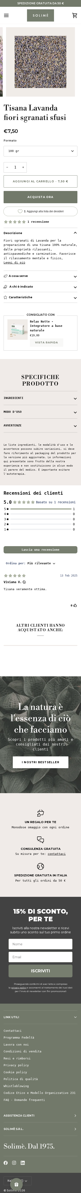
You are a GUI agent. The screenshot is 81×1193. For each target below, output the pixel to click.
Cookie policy (15, 1072)
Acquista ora (40, 197)
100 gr (13, 151)
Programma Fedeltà (19, 1037)
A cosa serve (18, 276)
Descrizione (13, 233)
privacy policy (18, 987)
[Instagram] (14, 1163)
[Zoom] (14, 88)
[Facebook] (6, 1163)
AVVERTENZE (13, 425)
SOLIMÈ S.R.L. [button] (13, 1129)
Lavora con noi (16, 1044)
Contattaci (13, 1030)
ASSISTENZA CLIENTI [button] (19, 1115)
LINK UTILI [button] (11, 1017)
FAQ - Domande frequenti (24, 1100)
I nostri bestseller (40, 762)
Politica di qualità (21, 1079)
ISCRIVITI (40, 970)
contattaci (57, 854)
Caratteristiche (20, 297)
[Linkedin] (23, 1163)
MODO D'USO (13, 411)
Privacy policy (16, 1065)
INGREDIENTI (13, 398)
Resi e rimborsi (17, 1058)
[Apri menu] (10, 15)
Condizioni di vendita (22, 1051)
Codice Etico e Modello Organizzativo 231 (40, 1093)
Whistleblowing (16, 1086)
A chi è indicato (21, 286)
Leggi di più (14, 262)
